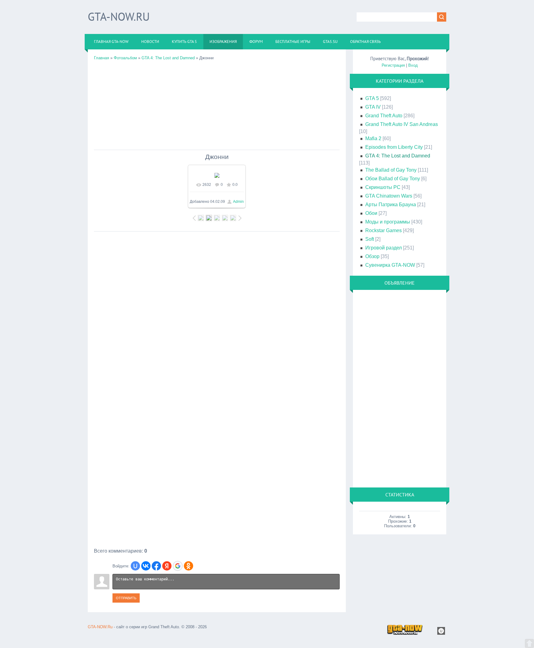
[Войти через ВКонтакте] (145, 566)
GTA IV (373, 107)
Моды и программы (387, 221)
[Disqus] (217, 312)
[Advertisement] (217, 103)
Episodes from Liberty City (394, 147)
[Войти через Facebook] (156, 566)
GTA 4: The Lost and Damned (168, 58)
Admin (238, 201)
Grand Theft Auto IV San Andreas (401, 124)
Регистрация (393, 65)
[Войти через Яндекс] (167, 566)
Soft (369, 239)
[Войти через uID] (135, 566)
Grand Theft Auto (383, 115)
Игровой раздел (383, 247)
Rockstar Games (383, 230)
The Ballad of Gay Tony (391, 170)
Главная (101, 58)
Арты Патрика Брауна (390, 204)
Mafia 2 (373, 138)
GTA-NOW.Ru (119, 16)
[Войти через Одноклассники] (188, 566)
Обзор (372, 256)
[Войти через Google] (178, 566)
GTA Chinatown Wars (388, 196)
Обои (371, 213)
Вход (413, 65)
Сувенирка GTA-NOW (390, 265)
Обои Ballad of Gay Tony (392, 178)
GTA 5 (372, 98)
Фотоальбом (125, 58)
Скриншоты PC (382, 187)
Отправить (126, 598)
